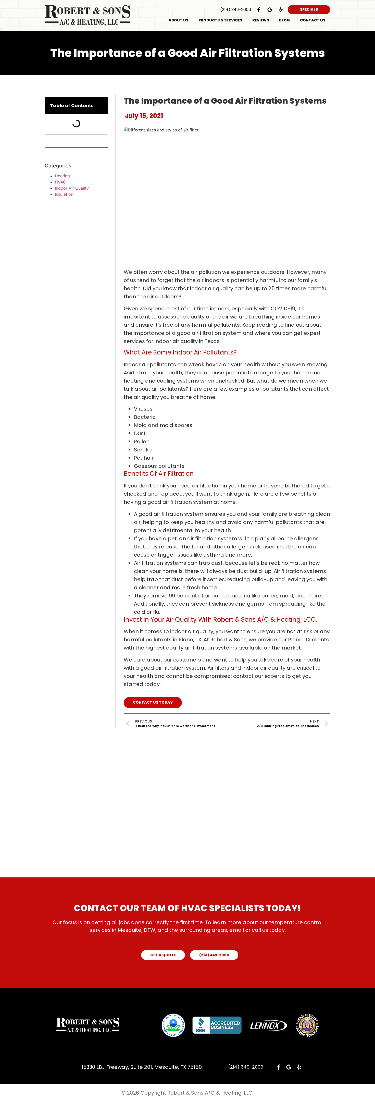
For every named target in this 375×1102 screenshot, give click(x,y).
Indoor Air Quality (72, 188)
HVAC (60, 182)
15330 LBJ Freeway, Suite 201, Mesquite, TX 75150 (141, 1067)
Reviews (260, 20)
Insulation (64, 194)
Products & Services (220, 20)
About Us (178, 20)
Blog (284, 20)
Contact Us (312, 20)
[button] (100, 106)
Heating (62, 175)
